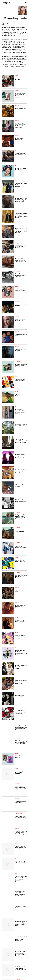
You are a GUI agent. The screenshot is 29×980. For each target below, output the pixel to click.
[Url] (7, 23)
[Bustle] (6, 3)
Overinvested (5, 47)
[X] (3, 23)
